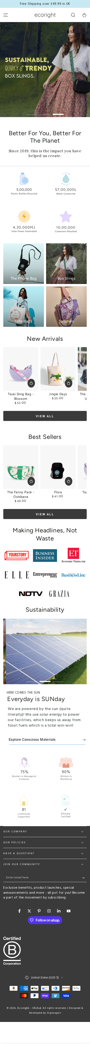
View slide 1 (31, 112)
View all (45, 416)
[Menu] (5, 15)
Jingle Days (58, 394)
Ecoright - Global (29, 1007)
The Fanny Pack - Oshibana (20, 494)
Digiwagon (54, 1013)
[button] (73, 15)
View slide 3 (58, 112)
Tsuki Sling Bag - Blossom (21, 396)
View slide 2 (45, 112)
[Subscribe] (84, 878)
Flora (58, 492)
